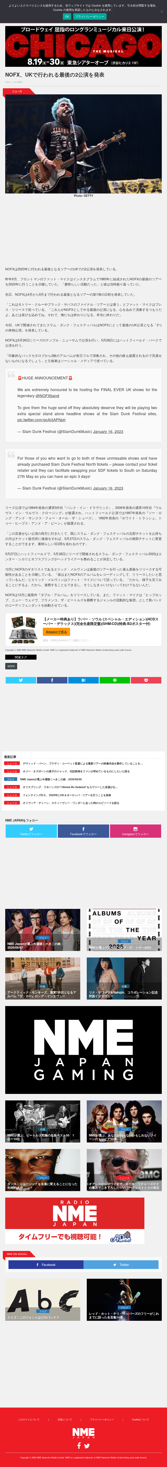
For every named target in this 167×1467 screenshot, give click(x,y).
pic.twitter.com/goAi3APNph (41, 419)
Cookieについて (140, 1419)
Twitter (122, 1264)
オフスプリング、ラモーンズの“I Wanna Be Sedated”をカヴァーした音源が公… (70, 787)
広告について (65, 1419)
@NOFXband (47, 395)
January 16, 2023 (108, 431)
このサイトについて (29, 1419)
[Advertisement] (83, 232)
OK (67, 16)
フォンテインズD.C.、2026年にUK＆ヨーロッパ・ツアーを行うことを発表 (67, 795)
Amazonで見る (56, 631)
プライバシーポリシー (102, 1419)
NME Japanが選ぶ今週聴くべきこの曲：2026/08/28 (51, 779)
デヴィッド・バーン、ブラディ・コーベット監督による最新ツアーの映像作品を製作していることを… (83, 763)
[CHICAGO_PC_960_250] (83, 46)
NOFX (11, 666)
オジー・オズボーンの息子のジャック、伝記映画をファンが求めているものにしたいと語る (76, 771)
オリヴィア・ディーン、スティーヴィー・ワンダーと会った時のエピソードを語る (71, 803)
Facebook (47, 1264)
